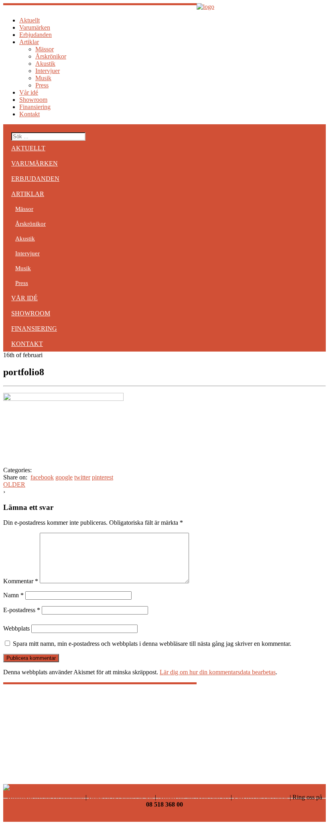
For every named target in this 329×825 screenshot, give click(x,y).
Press (42, 85)
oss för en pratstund (45, 797)
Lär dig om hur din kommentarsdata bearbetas (218, 672)
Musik (43, 78)
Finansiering (35, 106)
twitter (82, 477)
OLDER (14, 484)
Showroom (33, 99)
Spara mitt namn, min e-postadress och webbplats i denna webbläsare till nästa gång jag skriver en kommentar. (152, 643)
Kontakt (29, 114)
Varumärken (34, 27)
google (64, 477)
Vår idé (28, 92)
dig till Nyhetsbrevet (193, 797)
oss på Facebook (261, 797)
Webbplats (16, 628)
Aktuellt (29, 20)
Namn (13, 595)
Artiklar (29, 41)
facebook (42, 477)
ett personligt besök (120, 797)
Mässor (44, 49)
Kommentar (20, 581)
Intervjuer (47, 70)
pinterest (102, 477)
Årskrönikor (50, 56)
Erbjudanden (35, 34)
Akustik (45, 63)
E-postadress (21, 610)
